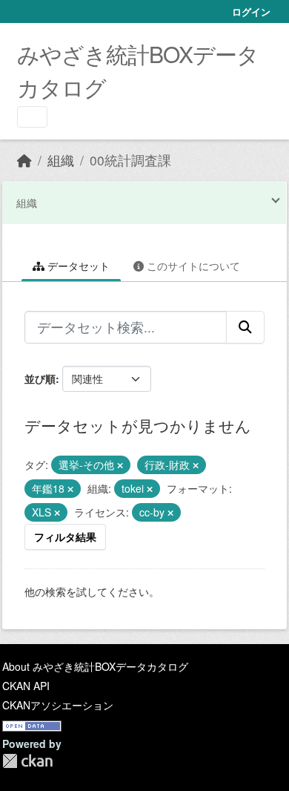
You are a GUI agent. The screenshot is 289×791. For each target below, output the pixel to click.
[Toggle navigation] (32, 117)
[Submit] (245, 327)
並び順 (40, 378)
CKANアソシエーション (57, 705)
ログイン (251, 11)
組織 (60, 160)
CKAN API (26, 685)
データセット (77, 265)
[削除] (120, 465)
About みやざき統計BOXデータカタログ (95, 666)
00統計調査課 (130, 160)
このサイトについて (192, 265)
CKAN (27, 761)
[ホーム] (24, 160)
